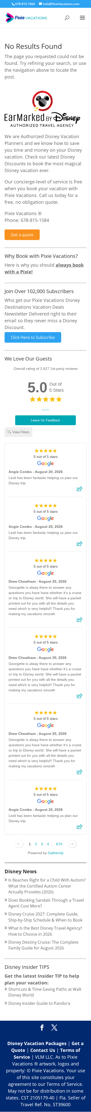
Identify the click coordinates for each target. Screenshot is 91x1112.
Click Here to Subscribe (33, 337)
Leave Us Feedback (45, 420)
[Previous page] (19, 844)
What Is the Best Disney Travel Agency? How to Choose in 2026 (45, 931)
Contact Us (43, 1050)
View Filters (21, 432)
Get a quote (22, 234)
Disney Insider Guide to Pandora (39, 1003)
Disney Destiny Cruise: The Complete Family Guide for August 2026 (43, 945)
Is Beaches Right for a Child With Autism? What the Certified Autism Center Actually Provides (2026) (47, 886)
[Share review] (79, 490)
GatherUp (55, 853)
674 (59, 844)
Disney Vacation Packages (37, 1043)
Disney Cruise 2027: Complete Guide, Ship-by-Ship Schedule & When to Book (45, 917)
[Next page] (72, 844)
